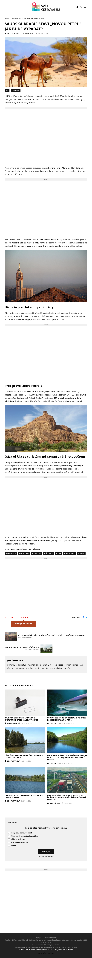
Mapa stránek (68, 950)
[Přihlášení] (77, 7)
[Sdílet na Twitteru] (86, 617)
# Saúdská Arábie (69, 553)
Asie (7, 90)
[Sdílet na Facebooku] (83, 617)
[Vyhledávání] (81, 7)
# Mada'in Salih (24, 553)
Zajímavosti (15, 90)
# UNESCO (81, 553)
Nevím (13, 846)
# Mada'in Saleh (11, 553)
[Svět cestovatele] (46, 6)
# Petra (58, 553)
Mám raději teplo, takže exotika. (24, 836)
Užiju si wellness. (18, 839)
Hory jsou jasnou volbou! (21, 833)
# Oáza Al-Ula (48, 553)
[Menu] (85, 7)
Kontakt (27, 950)
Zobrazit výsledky (46, 856)
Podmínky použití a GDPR (44, 950)
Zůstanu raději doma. (20, 842)
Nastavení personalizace (46, 953)
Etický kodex (58, 950)
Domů (21, 950)
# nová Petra (36, 553)
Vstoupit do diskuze (23, 624)
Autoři (33, 950)
